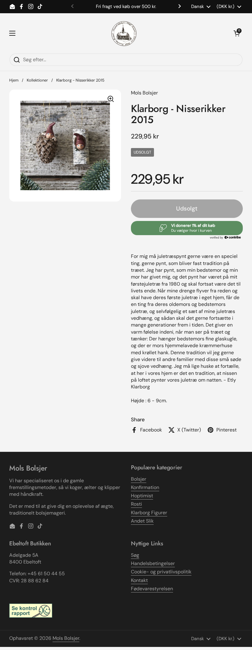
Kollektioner (37, 80)
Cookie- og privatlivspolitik (161, 571)
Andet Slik (142, 521)
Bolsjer (138, 479)
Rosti (136, 504)
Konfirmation (145, 487)
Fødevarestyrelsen (152, 588)
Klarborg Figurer (149, 512)
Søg (135, 555)
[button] (236, 33)
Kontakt (139, 580)
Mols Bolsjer (66, 638)
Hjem (13, 80)
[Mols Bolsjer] (124, 33)
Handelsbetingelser (153, 563)
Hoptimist (142, 495)
